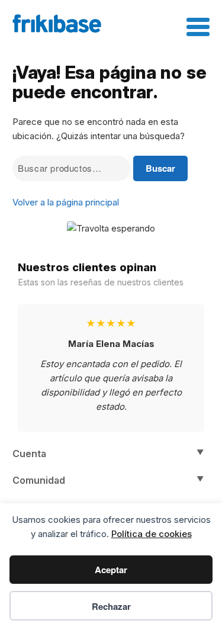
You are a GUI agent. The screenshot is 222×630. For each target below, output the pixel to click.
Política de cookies (151, 533)
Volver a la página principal (65, 202)
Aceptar (111, 569)
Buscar (160, 168)
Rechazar (111, 606)
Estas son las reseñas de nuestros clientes (101, 282)
